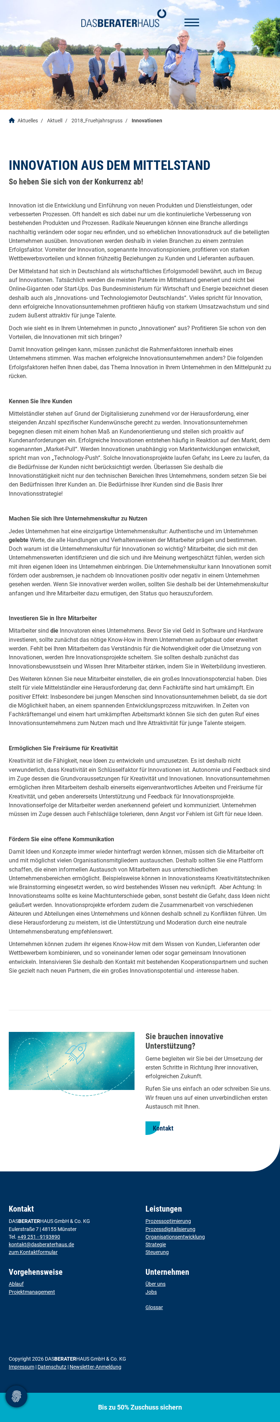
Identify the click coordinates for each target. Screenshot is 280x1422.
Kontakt (163, 1128)
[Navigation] (189, 22)
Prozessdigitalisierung (170, 1229)
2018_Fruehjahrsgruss (96, 121)
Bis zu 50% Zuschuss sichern (140, 1407)
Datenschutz (52, 1367)
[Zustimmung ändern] (16, 1396)
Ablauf (16, 1284)
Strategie (155, 1244)
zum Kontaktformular (33, 1252)
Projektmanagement (32, 1292)
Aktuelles (28, 121)
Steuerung (157, 1252)
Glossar (154, 1307)
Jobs (151, 1292)
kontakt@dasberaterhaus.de (41, 1244)
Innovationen (147, 121)
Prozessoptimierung (168, 1221)
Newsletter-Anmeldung (95, 1367)
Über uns (155, 1284)
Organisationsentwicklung (175, 1237)
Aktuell (54, 121)
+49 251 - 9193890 (39, 1237)
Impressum (21, 1367)
